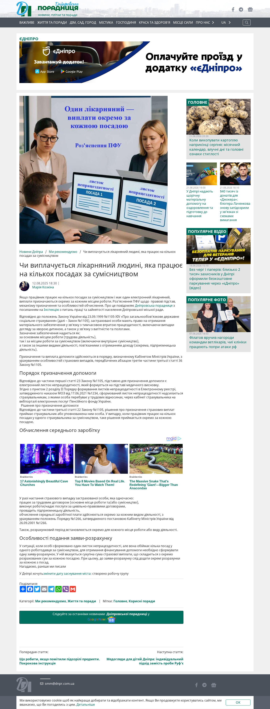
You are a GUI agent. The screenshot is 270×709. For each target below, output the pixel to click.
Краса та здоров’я (154, 22)
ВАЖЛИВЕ (26, 22)
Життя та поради (52, 22)
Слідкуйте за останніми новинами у (101, 616)
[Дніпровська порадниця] (26, 685)
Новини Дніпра (31, 251)
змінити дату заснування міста (67, 574)
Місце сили (183, 22)
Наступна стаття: (145, 657)
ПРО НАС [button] (203, 22)
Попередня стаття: (59, 657)
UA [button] (224, 23)
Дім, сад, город (83, 22)
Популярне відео (207, 231)
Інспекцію (51, 310)
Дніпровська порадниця (154, 306)
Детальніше (85, 704)
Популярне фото (207, 299)
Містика (106, 22)
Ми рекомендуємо (63, 251)
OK (238, 702)
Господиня (126, 22)
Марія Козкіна (43, 287)
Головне (120, 601)
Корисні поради (142, 601)
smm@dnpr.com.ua (59, 684)
